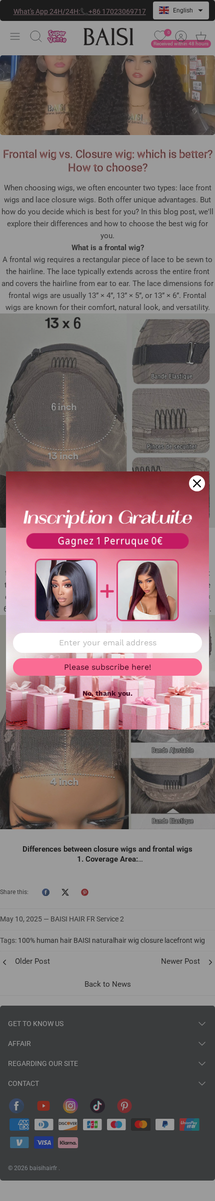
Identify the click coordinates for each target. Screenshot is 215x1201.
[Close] (197, 483)
